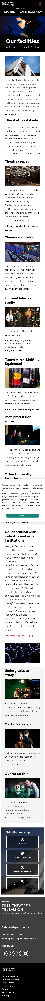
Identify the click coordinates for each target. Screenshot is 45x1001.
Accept (22, 516)
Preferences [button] (19, 508)
